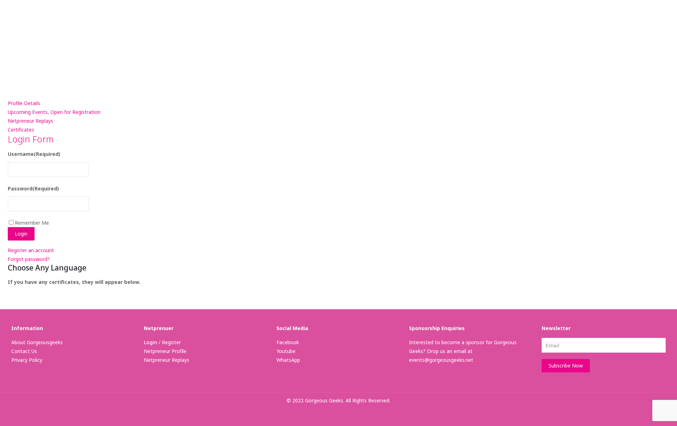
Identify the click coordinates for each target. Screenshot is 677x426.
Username (34, 154)
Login (150, 342)
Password (33, 188)
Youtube (285, 351)
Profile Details (24, 103)
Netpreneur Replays (30, 120)
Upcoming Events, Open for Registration (54, 112)
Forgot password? (29, 259)
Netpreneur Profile (165, 351)
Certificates (21, 129)
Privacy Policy (26, 360)
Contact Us (24, 351)
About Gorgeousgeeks (37, 342)
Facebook (287, 342)
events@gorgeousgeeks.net (441, 360)
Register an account (31, 250)
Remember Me (32, 222)
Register (171, 342)
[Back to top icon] (643, 411)
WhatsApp (288, 360)
